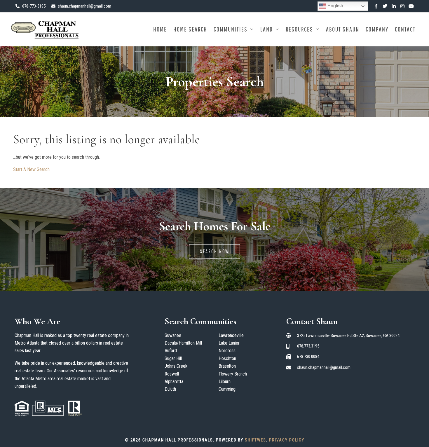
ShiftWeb (255, 440)
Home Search (190, 29)
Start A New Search (31, 169)
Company (377, 29)
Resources (299, 29)
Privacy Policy (286, 440)
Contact (405, 29)
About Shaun (342, 29)
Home (160, 29)
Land (266, 29)
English (334, 5)
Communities (230, 29)
